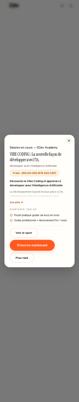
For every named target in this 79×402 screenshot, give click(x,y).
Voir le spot (24, 233)
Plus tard (22, 258)
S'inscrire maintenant (32, 245)
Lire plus (16, 202)
